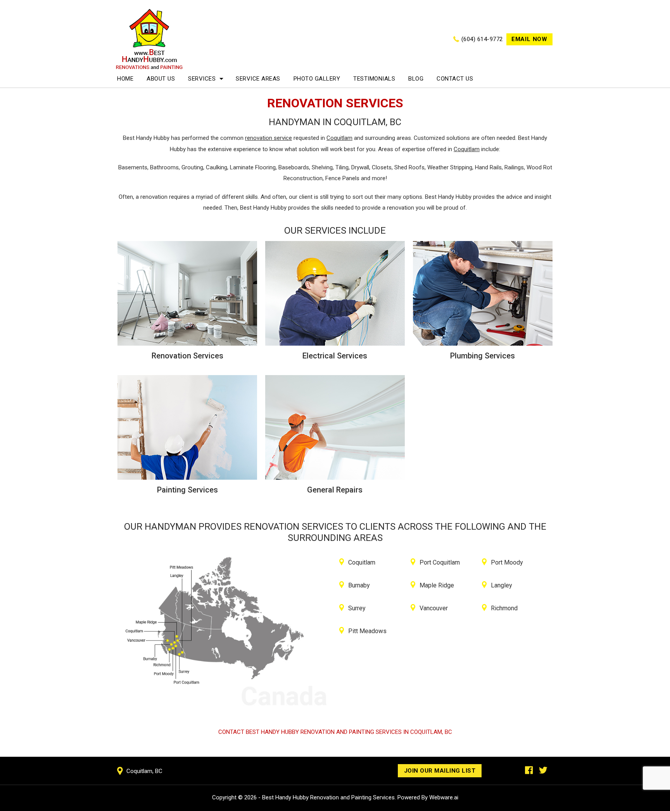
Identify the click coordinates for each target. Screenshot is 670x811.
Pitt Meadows (367, 631)
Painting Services (187, 489)
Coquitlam (361, 562)
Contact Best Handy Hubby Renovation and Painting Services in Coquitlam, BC (335, 731)
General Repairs (335, 489)
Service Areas (258, 78)
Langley (501, 585)
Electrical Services (334, 355)
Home (125, 78)
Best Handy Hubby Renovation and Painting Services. (329, 797)
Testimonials (374, 78)
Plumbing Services (482, 355)
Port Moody (507, 562)
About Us (161, 78)
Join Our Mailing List (440, 770)
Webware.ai (443, 797)
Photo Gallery (317, 78)
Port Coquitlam (440, 562)
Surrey (357, 608)
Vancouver (434, 608)
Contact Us (455, 78)
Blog (415, 78)
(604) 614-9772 (482, 39)
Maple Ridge (437, 585)
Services (202, 78)
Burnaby (359, 585)
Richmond (504, 608)
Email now (529, 39)
